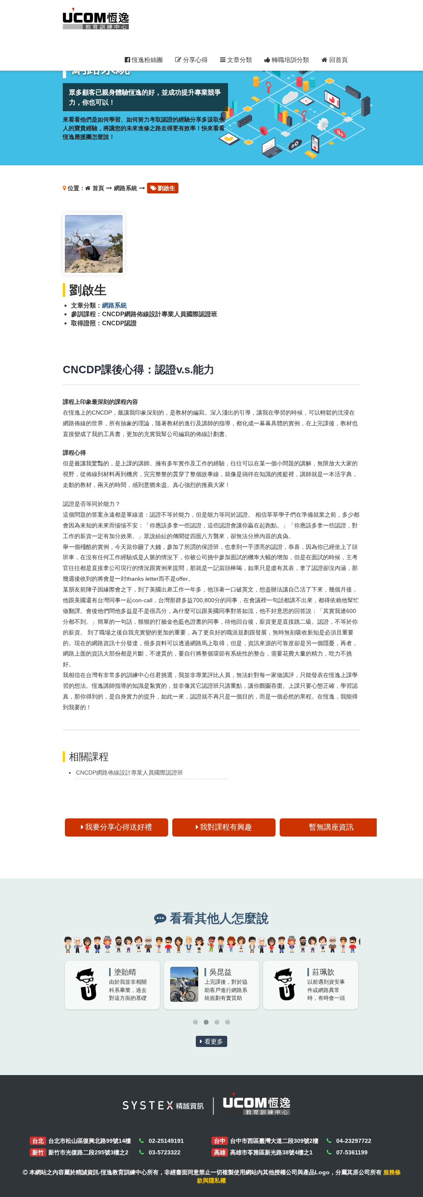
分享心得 (194, 59)
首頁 (98, 188)
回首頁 (338, 59)
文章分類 (239, 59)
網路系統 (125, 188)
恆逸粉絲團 (146, 59)
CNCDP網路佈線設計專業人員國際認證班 (129, 772)
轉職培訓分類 (289, 59)
